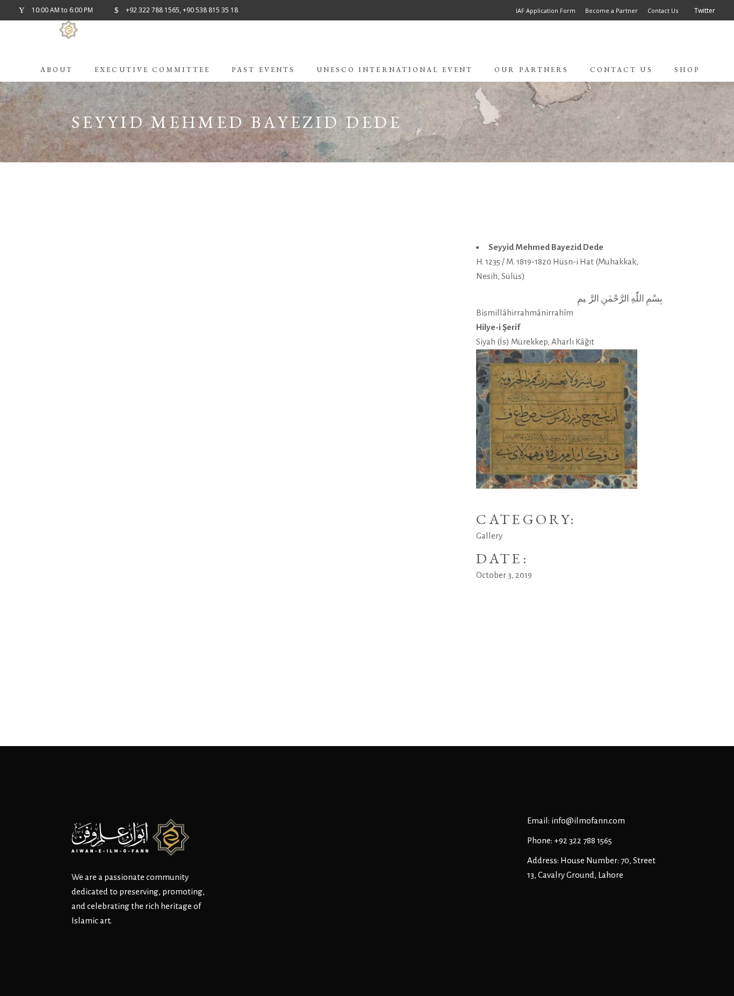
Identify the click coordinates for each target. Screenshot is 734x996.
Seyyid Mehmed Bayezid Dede (545, 247)
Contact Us (662, 10)
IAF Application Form (545, 10)
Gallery (489, 535)
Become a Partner (611, 10)
